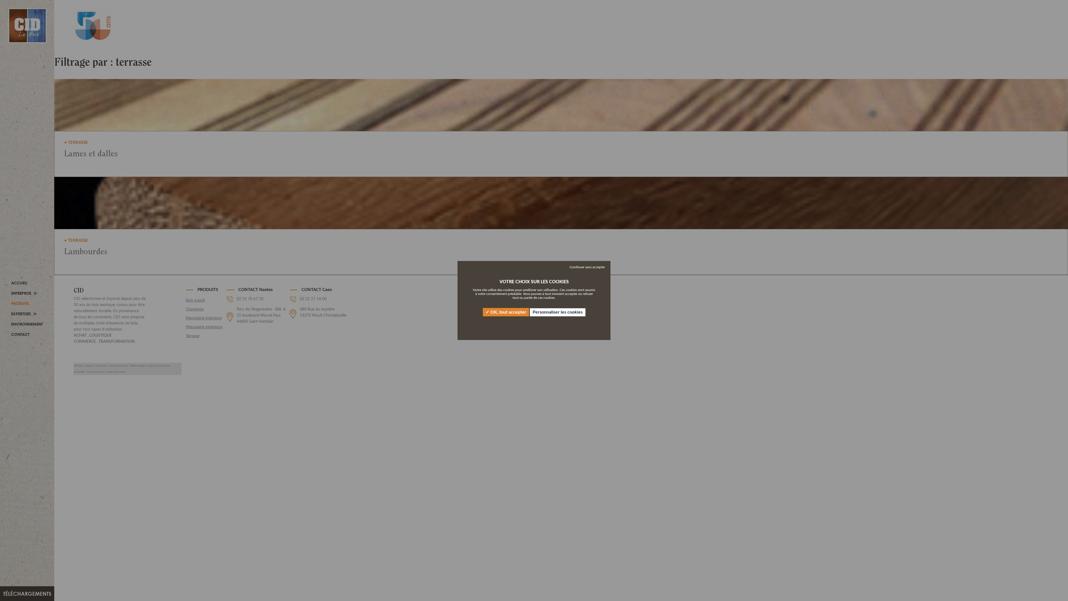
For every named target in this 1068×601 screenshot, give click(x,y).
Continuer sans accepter (587, 267)
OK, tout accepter (507, 312)
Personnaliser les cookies (558, 312)
